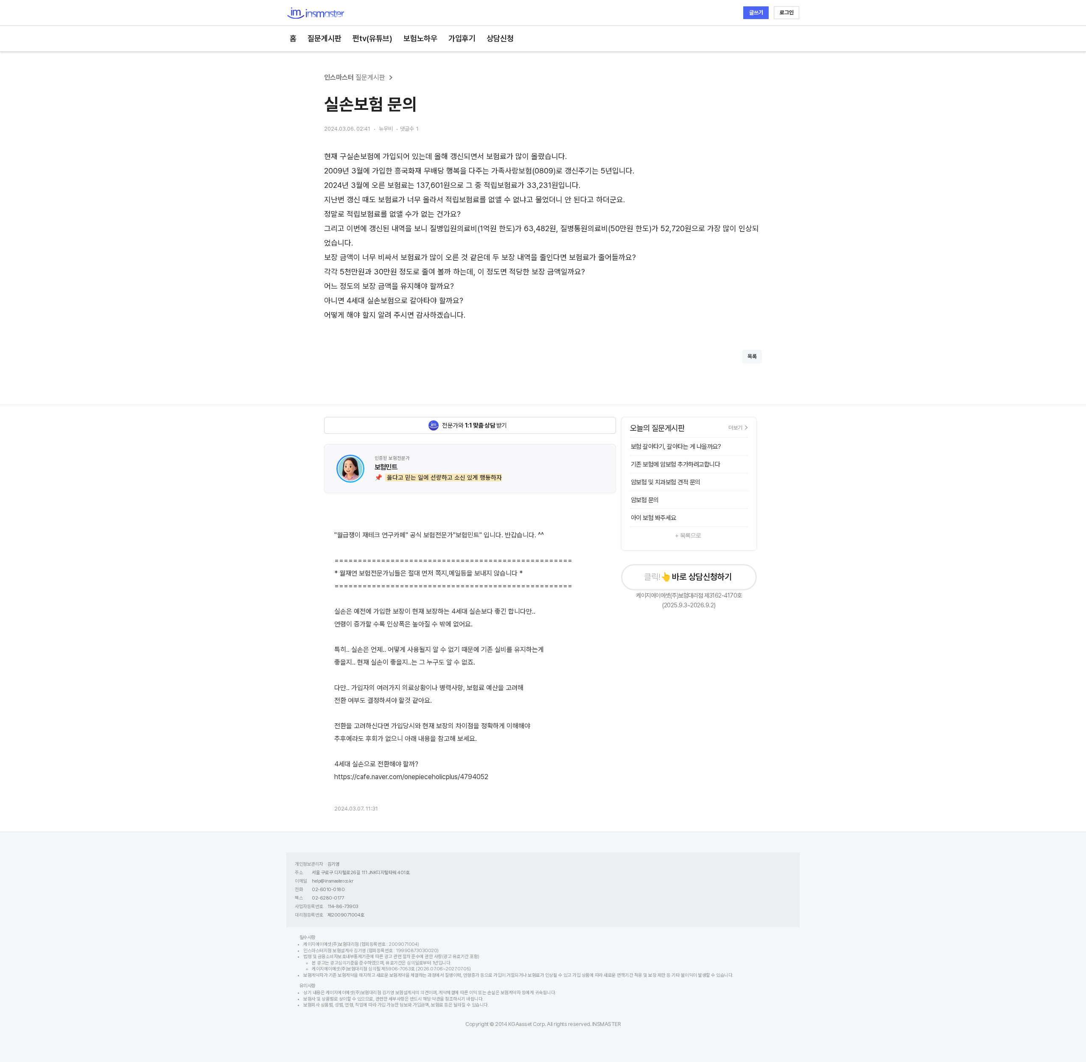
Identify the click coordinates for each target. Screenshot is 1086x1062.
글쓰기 (756, 12)
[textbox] (543, 236)
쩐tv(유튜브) (372, 38)
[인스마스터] (315, 13)
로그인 (787, 12)
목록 (752, 356)
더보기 (735, 427)
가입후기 (462, 38)
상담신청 (500, 38)
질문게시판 (324, 38)
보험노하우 (420, 38)
